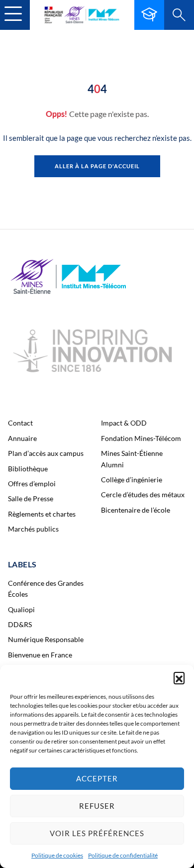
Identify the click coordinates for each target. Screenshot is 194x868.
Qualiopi (21, 609)
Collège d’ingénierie (131, 479)
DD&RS (20, 624)
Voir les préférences (97, 833)
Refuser (97, 805)
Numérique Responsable (46, 639)
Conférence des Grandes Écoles (46, 588)
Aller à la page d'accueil (97, 166)
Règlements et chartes (42, 514)
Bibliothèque (28, 468)
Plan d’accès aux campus (46, 453)
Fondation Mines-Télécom (141, 438)
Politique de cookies (57, 855)
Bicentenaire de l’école (135, 510)
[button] (179, 677)
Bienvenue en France (40, 655)
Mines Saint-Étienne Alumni (132, 458)
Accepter (97, 778)
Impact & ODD (124, 423)
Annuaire (22, 438)
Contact (20, 423)
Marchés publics (33, 529)
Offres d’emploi (32, 483)
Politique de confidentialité (123, 855)
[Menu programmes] (149, 15)
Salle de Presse (30, 498)
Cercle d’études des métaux (143, 494)
